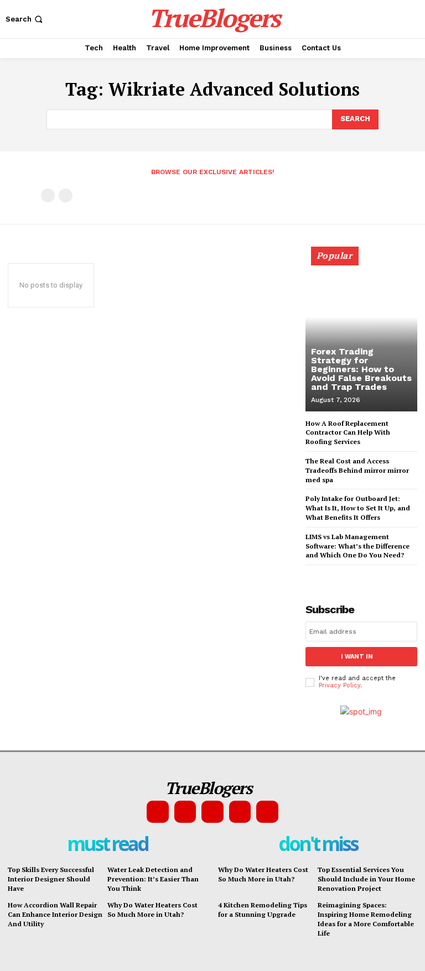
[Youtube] (267, 812)
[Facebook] (158, 812)
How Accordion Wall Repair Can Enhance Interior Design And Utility (55, 914)
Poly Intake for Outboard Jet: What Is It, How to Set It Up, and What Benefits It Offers (357, 507)
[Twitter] (240, 812)
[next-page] (330, 575)
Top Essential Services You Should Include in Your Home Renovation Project (366, 878)
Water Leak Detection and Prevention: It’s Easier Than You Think (153, 878)
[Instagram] (185, 812)
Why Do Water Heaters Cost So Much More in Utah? (152, 909)
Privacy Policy (339, 685)
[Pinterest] (212, 812)
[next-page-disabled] (65, 195)
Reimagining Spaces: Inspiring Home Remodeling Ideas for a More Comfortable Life (366, 919)
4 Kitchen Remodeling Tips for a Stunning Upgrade (262, 909)
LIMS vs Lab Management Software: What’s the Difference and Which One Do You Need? (357, 546)
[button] (25, 19)
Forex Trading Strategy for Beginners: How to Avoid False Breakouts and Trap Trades (361, 369)
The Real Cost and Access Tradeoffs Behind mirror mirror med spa (357, 470)
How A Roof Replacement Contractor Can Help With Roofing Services (347, 432)
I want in (357, 656)
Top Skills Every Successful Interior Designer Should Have (51, 878)
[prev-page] (48, 195)
